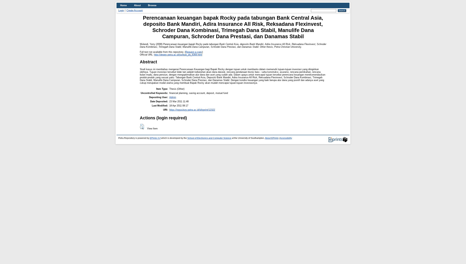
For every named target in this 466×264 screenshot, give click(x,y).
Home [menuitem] (123, 5)
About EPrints (271, 138)
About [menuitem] (137, 5)
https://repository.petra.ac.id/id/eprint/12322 (192, 109)
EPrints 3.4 (155, 138)
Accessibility (286, 138)
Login (121, 10)
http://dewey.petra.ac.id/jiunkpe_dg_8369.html (178, 54)
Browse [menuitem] (152, 5)
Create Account (135, 10)
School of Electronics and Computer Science (209, 138)
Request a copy (193, 52)
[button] (142, 126)
